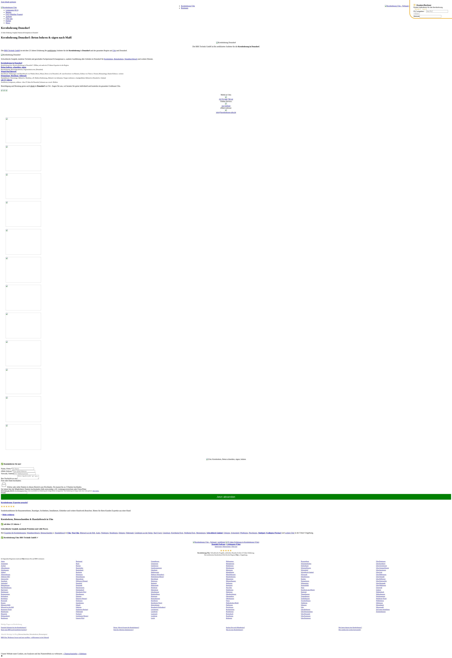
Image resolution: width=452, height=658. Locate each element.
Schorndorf (235, 533)
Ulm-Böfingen (305, 609)
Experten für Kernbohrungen (15, 533)
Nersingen (229, 585)
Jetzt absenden (226, 496)
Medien (8, 12)
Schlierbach (305, 566)
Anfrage (9, 17)
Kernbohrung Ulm (188, 6)
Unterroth (379, 587)
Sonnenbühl (305, 585)
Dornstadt (79, 585)
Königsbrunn (155, 605)
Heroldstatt (154, 579)
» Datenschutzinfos (70, 654)
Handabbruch (60, 533)
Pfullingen (244, 533)
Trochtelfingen (306, 601)
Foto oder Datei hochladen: (11, 481)
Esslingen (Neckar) (273, 533)
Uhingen (227, 533)
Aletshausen (5, 570)
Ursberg (378, 590)
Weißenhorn (380, 601)
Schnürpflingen (306, 568)
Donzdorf (79, 583)
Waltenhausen (380, 594)
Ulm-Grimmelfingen (382, 568)
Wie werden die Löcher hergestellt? (350, 630)
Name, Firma (6, 469)
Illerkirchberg (155, 594)
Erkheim (78, 607)
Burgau (78, 566)
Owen (228, 601)
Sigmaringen (305, 581)
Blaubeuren (4, 611)
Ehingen (122, 533)
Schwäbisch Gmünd (215, 533)
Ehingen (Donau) (81, 598)
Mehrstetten (230, 561)
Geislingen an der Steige (144, 533)
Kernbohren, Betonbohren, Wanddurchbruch (120, 59)
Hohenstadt (154, 585)
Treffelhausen (305, 598)
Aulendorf (4, 583)
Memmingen (201, 533)
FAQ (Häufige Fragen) (14, 14)
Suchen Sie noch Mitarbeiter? (235, 627)
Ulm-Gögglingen (381, 566)
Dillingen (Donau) (82, 581)
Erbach (78, 605)
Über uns (9, 19)
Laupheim (154, 611)
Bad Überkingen (6, 587)
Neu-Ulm (229, 587)
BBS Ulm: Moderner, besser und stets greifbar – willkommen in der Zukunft (25, 637)
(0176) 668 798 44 (226, 99)
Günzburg (166, 533)
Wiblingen (379, 603)
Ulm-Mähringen (381, 574)
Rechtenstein (230, 609)
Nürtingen (105, 533)
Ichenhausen (155, 592)
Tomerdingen (305, 596)
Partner (8, 21)
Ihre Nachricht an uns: (9, 479)
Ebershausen (80, 594)
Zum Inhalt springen (8, 2)
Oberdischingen (231, 594)
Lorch (153, 618)
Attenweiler (4, 579)
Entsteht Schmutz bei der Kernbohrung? (13, 627)
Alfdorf (3, 572)
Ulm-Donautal (305, 614)
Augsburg (4, 581)
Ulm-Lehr (379, 572)
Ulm (114, 51)
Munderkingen (231, 577)
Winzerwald (380, 607)
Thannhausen (305, 594)
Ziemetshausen (381, 611)
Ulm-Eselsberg (380, 563)
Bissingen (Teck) (6, 609)
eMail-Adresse (7, 471)
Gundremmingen (156, 568)
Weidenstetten (380, 596)
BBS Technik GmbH (12, 51)
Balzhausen (4, 592)
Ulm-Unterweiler (381, 581)
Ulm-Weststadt (380, 583)
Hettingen (154, 581)
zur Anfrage (226, 106)
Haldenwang (155, 572)
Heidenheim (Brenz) (157, 577)
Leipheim (154, 616)
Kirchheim (154, 601)
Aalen (98, 533)
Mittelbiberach (231, 574)
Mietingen (229, 570)
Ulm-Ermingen (380, 561)
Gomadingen (155, 561)
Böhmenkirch (5, 616)
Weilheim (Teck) (381, 598)
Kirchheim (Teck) (156, 603)
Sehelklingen (305, 577)
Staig (302, 587)
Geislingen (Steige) (82, 616)
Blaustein (4, 614)
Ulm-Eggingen (305, 616)
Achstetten (4, 563)
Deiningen (79, 574)
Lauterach (154, 614)
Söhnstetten (305, 583)
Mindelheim (230, 572)
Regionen (184, 8)
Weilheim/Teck (189, 533)
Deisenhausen (80, 577)
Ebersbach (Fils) (81, 592)
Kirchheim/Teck (177, 533)
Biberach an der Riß (87, 533)
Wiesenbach (380, 605)
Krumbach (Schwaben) (158, 607)
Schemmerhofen (306, 563)
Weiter (416, 14)
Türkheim (304, 603)
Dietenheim (79, 579)
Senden (303, 579)
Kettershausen (155, 598)
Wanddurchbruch (33, 533)
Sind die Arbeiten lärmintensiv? (123, 630)
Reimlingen (230, 611)
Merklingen (230, 566)
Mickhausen (230, 568)
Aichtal (3, 566)
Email (3, 493)
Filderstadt (130, 533)
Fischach (79, 614)
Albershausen (5, 568)
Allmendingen (5, 574)
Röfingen (229, 618)
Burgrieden (79, 568)
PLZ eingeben (419, 11)
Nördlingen (229, 590)
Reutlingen (114, 533)
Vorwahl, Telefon (7, 474)
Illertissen (154, 596)
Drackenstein (80, 587)
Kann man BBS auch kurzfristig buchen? (14, 630)
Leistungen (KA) (12, 10)
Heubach (154, 583)
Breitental (79, 561)
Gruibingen (154, 566)
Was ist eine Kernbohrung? (234, 630)
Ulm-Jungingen (381, 570)
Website (417, 16)
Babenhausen (5, 585)
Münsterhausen (231, 581)
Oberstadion (230, 596)
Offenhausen (230, 598)
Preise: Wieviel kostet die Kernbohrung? (126, 627)
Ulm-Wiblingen (381, 585)
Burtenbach (79, 570)
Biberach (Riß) (5, 605)
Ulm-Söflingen (380, 579)
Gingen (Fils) (80, 618)
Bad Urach (158, 533)
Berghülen (4, 598)
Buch (77, 563)
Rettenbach (229, 614)
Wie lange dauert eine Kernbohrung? (350, 627)
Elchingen (79, 601)
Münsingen (229, 579)
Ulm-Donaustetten (307, 611)
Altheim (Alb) (5, 577)
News (8, 23)
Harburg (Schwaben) (157, 574)
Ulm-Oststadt (380, 577)
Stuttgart (261, 533)
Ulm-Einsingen (306, 618)
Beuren (3, 603)
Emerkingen (80, 603)
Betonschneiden (46, 533)
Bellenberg (4, 596)
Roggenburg (305, 561)
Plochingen (253, 533)
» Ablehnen (82, 654)
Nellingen (229, 583)
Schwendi (304, 574)
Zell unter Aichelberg (383, 609)
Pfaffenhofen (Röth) (232, 603)
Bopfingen (4, 618)
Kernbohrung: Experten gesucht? (14, 503)
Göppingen (154, 563)
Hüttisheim (154, 590)
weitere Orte (289, 533)
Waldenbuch (380, 592)
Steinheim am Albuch (308, 590)
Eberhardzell (80, 590)
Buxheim (79, 572)
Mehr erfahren (8, 515)
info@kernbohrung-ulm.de (226, 112)
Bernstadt (4, 601)
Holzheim (154, 587)
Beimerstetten (5, 594)
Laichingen (154, 609)
